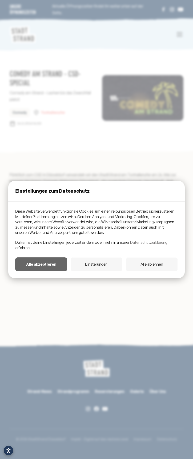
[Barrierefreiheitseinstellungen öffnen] (8, 450)
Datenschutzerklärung (148, 242)
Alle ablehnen (152, 264)
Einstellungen (96, 264)
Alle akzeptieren (41, 264)
